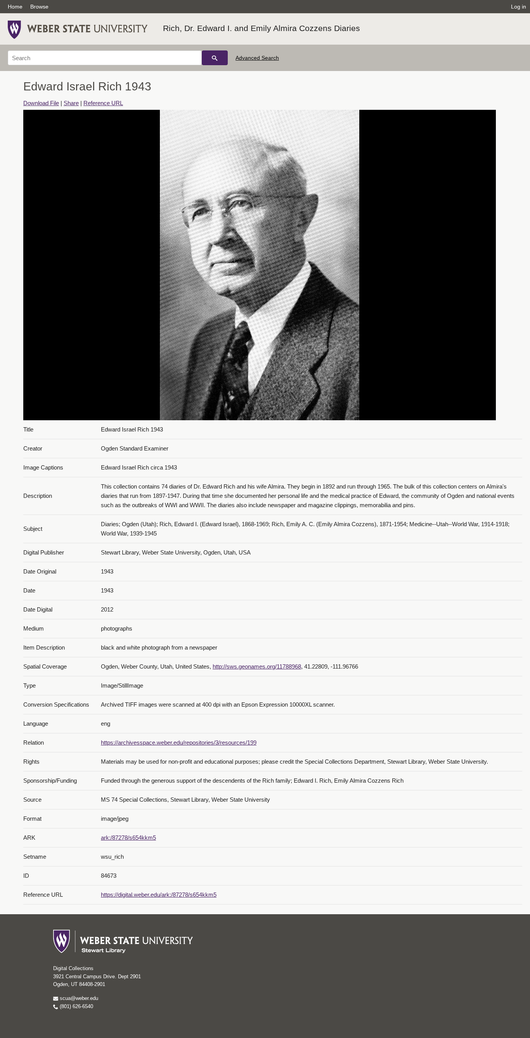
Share (71, 103)
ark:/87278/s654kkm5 (128, 837)
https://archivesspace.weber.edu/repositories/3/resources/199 (178, 742)
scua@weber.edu (78, 998)
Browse (39, 6)
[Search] (215, 57)
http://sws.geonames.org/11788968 (257, 666)
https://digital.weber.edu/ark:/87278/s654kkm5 (159, 894)
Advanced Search (257, 58)
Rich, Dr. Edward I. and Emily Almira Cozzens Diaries (261, 28)
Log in (518, 6)
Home (15, 6)
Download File (41, 103)
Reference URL (103, 103)
